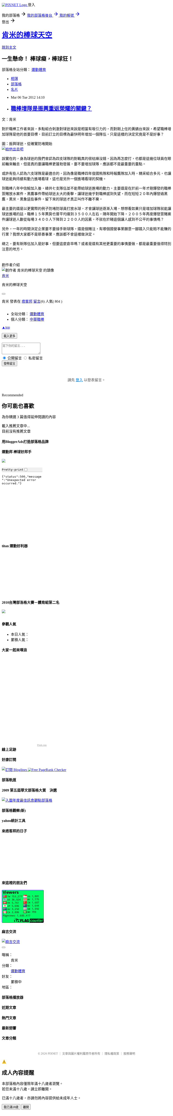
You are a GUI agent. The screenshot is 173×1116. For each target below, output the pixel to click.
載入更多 (9, 336)
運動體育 (39, 70)
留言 (37, 301)
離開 (26, 1107)
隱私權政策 (112, 1053)
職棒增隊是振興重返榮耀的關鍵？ (51, 108)
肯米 (5, 276)
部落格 (16, 84)
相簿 (14, 79)
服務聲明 (129, 1053)
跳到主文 (9, 47)
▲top (6, 327)
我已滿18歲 (11, 1107)
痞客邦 (27, 301)
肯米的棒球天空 (27, 35)
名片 (14, 89)
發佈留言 (9, 363)
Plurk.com (42, 745)
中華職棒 (37, 319)
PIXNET (53, 1053)
